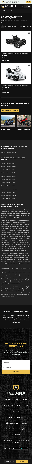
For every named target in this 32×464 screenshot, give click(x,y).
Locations (8, 400)
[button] (16, 46)
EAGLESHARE (8, 405)
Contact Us (16, 411)
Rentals (24, 400)
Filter (23, 461)
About (26, 405)
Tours (16, 400)
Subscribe (16, 371)
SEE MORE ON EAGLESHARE (10, 110)
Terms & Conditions (11, 429)
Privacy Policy (22, 429)
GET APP (28, 1)
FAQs (18, 405)
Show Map (9, 461)
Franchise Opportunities (16, 417)
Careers (24, 423)
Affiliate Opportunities (11, 423)
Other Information (16, 434)
